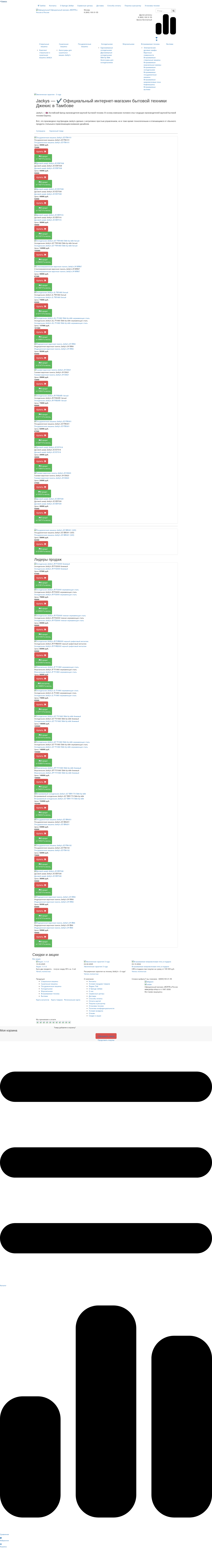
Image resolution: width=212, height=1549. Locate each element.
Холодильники (107, 44)
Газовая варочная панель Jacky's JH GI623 (51, 478)
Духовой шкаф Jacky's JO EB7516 (47, 220)
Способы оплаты (114, 5)
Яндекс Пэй (93, 986)
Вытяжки (169, 44)
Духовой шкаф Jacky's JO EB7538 (47, 876)
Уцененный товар (56, 131)
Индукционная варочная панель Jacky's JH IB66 (53, 927)
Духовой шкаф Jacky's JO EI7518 (47, 452)
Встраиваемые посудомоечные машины (150, 74)
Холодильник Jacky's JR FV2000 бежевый (51, 568)
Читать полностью (43, 971)
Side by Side (105, 57)
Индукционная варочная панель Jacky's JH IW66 (54, 349)
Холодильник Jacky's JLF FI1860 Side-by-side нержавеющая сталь (61, 747)
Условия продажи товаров (99, 984)
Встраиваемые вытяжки (150, 88)
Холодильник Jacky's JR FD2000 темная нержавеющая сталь (59, 620)
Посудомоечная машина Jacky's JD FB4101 (52, 142)
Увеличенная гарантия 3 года (96, 966)
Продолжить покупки (106, 1040)
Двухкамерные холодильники (106, 53)
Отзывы (92, 1013)
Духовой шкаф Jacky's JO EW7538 (48, 168)
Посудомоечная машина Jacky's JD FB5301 (52, 426)
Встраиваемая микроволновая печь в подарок (150, 966)
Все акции (36, 959)
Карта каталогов (42, 999)
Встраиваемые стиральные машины (152, 58)
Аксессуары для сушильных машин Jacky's (65, 52)
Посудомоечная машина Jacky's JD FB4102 (52, 850)
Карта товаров (57, 999)
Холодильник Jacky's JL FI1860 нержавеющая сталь (55, 695)
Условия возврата (96, 1011)
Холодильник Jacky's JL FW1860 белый (50, 297)
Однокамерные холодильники (106, 48)
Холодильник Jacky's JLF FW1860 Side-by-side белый (55, 245)
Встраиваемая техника (150, 44)
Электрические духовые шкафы (150, 48)
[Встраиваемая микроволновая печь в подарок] (151, 961)
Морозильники (128, 44)
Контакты (52, 5)
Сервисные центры (85, 5)
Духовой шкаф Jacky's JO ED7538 (48, 194)
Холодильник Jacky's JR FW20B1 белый (50, 400)
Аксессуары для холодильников (106, 61)
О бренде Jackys (67, 5)
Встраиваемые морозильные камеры (152, 63)
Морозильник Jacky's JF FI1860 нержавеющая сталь (55, 672)
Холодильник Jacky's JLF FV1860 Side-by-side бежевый (56, 721)
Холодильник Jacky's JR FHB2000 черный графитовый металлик (60, 646)
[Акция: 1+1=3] (42, 961)
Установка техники (152, 5)
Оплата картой (95, 1001)
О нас (91, 991)
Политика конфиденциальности (101, 1008)
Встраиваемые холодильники (150, 68)
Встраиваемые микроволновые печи (152, 80)
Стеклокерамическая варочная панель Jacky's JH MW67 (57, 271)
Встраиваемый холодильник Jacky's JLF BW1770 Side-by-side (59, 798)
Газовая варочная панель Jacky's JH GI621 (51, 374)
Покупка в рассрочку (133, 5)
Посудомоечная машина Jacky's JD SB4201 (52, 824)
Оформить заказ (106, 1036)
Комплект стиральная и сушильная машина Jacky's (45, 54)
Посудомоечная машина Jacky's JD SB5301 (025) (54, 535)
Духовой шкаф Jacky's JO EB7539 (47, 503)
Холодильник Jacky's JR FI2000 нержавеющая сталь (55, 594)
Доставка (100, 5)
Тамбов (42, 5)
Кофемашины (149, 84)
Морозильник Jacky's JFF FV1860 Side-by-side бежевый (56, 773)
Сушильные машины (63, 45)
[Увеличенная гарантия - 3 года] (106, 94)
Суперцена (40, 131)
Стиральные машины (44, 45)
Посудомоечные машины (84, 45)
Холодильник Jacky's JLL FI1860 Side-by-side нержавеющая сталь (61, 323)
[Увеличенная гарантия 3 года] (97, 961)
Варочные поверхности (149, 53)
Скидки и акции (95, 1015)
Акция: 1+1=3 (41, 966)
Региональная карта (72, 999)
